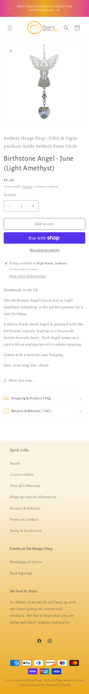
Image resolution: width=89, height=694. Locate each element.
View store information (27, 276)
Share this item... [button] (22, 380)
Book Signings (21, 573)
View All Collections (25, 485)
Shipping (27, 186)
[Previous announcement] (9, 8)
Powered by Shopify (58, 685)
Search (15, 463)
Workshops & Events (26, 561)
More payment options (44, 250)
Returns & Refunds (25, 508)
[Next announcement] (79, 8)
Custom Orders (22, 474)
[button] (9, 27)
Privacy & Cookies (24, 519)
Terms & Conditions (26, 530)
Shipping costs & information (33, 497)
